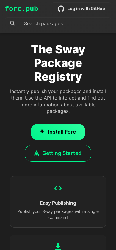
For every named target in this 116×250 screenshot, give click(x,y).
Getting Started (61, 153)
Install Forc (62, 132)
